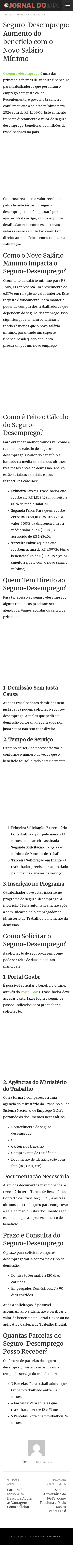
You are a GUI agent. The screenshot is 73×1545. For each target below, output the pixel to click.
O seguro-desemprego (21, 73)
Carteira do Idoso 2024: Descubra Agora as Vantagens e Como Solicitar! (19, 1498)
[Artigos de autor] (36, 1448)
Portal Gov (29, 992)
